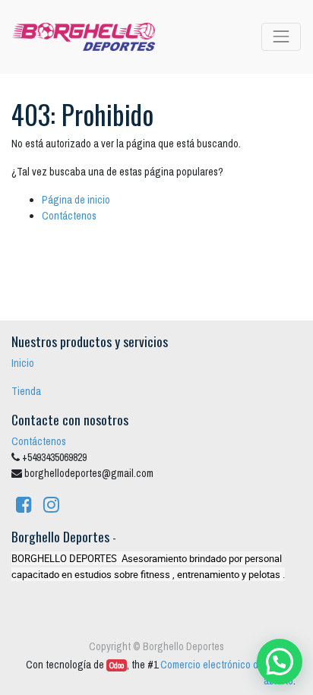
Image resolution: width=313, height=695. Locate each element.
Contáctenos (69, 216)
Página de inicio (76, 200)
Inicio (22, 363)
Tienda (26, 391)
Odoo (116, 665)
